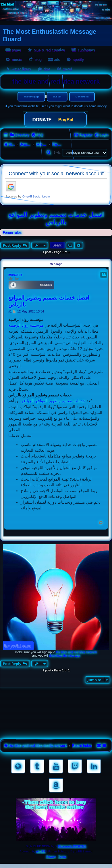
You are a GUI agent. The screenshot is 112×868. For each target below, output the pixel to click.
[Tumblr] (37, 766)
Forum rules (12, 233)
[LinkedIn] (94, 766)
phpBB (40, 851)
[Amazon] (56, 785)
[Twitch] (75, 766)
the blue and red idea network (76, 652)
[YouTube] (56, 766)
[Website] (18, 766)
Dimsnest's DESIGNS (72, 846)
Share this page (31, 96)
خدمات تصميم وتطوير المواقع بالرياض (53, 400)
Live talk (57, 96)
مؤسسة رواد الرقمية (25, 325)
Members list (82, 96)
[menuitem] (19, 135)
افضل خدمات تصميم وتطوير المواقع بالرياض (56, 218)
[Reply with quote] (103, 274)
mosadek (15, 274)
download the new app (64, 655)
